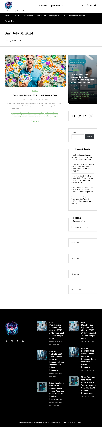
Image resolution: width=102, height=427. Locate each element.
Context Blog (77, 422)
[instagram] (85, 5)
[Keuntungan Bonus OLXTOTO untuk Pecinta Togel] (35, 71)
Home (7, 16)
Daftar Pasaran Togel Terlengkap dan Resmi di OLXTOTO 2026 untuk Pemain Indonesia (82, 200)
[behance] (91, 5)
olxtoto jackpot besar (19, 115)
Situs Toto (75, 243)
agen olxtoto (15, 113)
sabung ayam (54, 16)
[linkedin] (87, 5)
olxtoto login (76, 274)
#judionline (74, 94)
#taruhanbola (85, 96)
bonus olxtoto (25, 113)
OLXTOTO (16, 16)
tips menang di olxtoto (50, 117)
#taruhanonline (76, 98)
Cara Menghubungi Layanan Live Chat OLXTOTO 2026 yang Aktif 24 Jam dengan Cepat (82, 78)
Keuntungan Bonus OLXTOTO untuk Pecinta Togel (35, 95)
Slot (64, 16)
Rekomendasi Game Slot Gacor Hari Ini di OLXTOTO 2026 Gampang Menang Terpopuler (83, 190)
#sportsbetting (76, 96)
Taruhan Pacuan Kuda (77, 16)
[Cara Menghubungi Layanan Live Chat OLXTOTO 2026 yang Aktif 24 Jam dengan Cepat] (42, 334)
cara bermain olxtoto (37, 113)
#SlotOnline (90, 94)
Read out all (35, 121)
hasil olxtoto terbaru (51, 113)
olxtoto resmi (76, 289)
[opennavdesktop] (95, 5)
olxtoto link (75, 258)
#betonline (74, 92)
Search (74, 132)
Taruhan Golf (41, 16)
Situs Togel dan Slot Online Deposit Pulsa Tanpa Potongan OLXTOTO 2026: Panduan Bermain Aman (83, 179)
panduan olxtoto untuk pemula (36, 115)
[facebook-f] (82, 5)
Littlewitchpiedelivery (51, 5)
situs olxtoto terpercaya (19, 117)
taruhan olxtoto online (35, 117)
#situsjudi (82, 94)
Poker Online (9, 21)
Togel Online (28, 16)
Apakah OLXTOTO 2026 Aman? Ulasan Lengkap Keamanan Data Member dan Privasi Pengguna (83, 168)
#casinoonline (83, 92)
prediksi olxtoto (52, 115)
